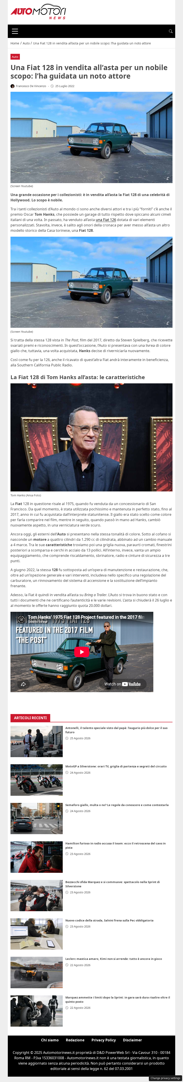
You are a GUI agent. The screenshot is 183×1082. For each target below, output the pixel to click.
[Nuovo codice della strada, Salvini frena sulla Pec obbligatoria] (36, 934)
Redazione (75, 1040)
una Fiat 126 (106, 219)
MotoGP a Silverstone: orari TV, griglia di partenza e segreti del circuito (116, 766)
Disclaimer (132, 1040)
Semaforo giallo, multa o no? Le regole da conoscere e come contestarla (117, 805)
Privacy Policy (104, 1040)
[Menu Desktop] (14, 31)
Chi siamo (50, 1040)
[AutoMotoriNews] (38, 11)
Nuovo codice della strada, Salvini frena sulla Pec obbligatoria (109, 920)
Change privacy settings (165, 1078)
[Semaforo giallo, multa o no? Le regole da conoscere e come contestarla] (36, 818)
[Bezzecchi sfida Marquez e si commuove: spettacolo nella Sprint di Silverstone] (36, 895)
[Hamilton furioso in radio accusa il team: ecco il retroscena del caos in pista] (36, 857)
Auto (15, 57)
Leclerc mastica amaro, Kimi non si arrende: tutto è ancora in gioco (113, 959)
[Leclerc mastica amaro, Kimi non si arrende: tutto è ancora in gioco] (36, 972)
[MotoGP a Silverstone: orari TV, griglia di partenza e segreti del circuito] (36, 780)
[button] (171, 31)
